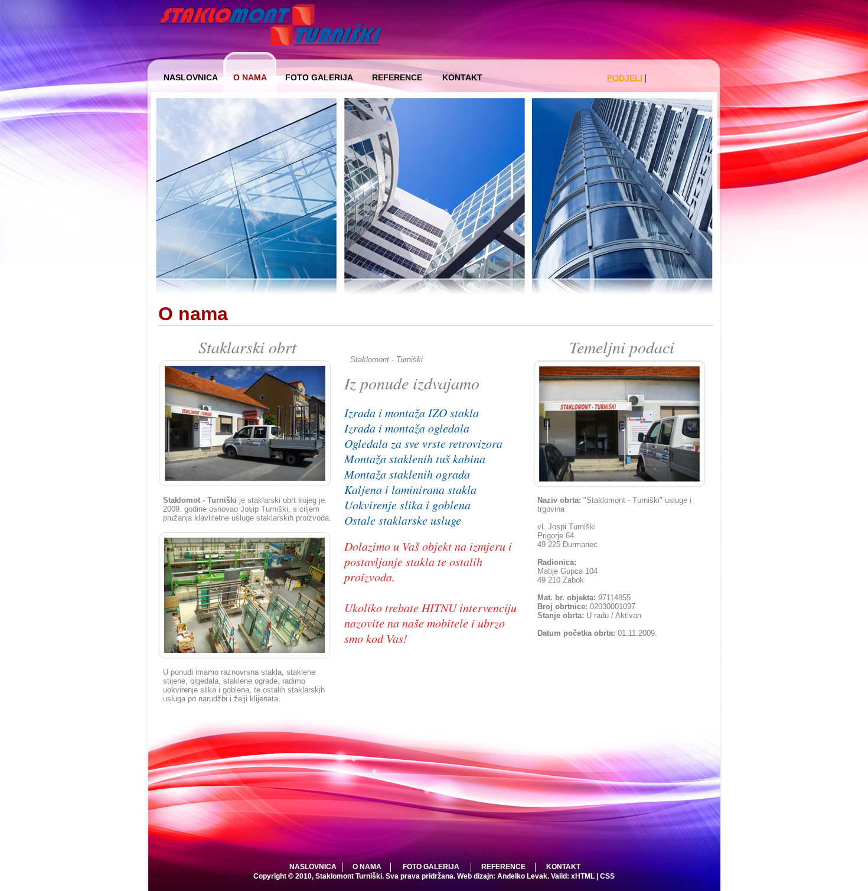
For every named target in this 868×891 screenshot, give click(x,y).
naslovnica (191, 77)
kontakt (462, 77)
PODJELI (624, 78)
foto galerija (319, 77)
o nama (250, 77)
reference (397, 77)
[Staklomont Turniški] (272, 26)
